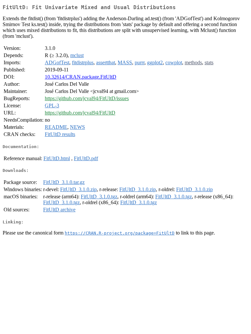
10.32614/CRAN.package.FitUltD (80, 77)
